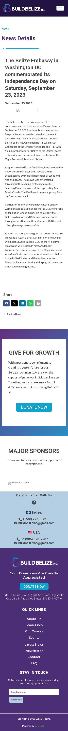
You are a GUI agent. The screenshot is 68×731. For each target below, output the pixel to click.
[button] (6, 303)
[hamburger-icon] (60, 8)
